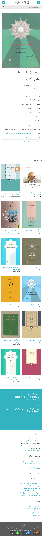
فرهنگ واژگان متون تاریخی (33, 340)
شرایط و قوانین (21, 533)
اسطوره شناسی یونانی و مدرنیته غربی (33, 230)
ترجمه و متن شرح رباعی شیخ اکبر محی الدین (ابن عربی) (11, 230)
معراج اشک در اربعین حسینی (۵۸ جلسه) (29, 493)
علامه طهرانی (36, 515)
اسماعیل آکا (27, 141)
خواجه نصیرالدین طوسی (33, 508)
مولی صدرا (37, 510)
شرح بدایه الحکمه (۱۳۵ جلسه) (32, 488)
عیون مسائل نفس (35, 473)
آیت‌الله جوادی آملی (34, 517)
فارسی (29, 112)
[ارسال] (3, 7)
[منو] (38, 2)
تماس (13, 533)
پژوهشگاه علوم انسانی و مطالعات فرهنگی (18, 133)
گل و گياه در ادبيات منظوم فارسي (12, 341)
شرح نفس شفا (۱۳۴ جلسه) (32, 486)
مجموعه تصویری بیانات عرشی (31, 461)
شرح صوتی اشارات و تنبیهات (32, 463)
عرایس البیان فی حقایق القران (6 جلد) (29, 445)
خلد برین (38, 267)
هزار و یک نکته (36, 470)
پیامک (25, 533)
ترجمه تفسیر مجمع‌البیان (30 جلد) (31, 438)
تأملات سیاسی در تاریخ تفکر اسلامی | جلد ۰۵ (11, 378)
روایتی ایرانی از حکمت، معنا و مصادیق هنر (11, 268)
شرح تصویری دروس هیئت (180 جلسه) (29, 483)
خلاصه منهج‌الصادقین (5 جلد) (32, 450)
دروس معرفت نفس (34, 465)
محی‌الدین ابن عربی (34, 506)
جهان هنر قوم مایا (14, 304)
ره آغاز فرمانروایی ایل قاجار (32, 304)
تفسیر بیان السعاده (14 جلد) (32, 441)
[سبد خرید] (3, 2)
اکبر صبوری (27, 137)
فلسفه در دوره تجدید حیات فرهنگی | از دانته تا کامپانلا (33, 193)
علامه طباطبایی (36, 513)
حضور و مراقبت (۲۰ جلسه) (32, 490)
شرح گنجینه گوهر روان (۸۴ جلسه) (31, 495)
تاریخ (34, 89)
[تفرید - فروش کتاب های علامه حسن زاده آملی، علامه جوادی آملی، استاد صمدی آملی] (22, 2)
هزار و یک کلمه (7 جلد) (34, 468)
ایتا (35, 533)
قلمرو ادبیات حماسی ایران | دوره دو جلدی (11, 193)
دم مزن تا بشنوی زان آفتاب (33, 377)
